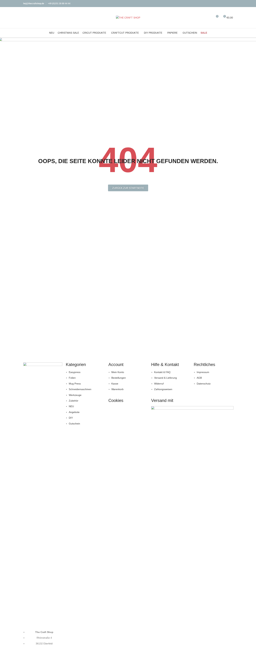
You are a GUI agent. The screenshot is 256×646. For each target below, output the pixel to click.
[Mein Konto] (203, 17)
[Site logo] (128, 17)
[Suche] (209, 17)
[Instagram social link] (230, 3)
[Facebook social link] (226, 3)
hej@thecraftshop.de (33, 3)
